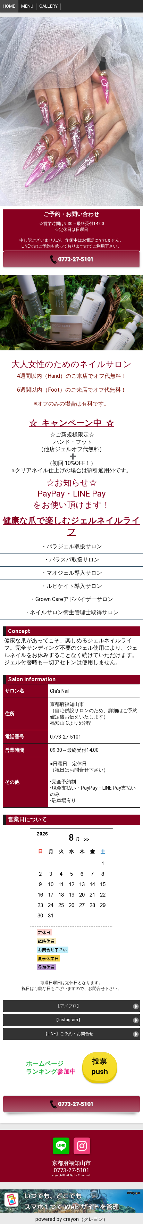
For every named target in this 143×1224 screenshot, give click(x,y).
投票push (100, 1066)
